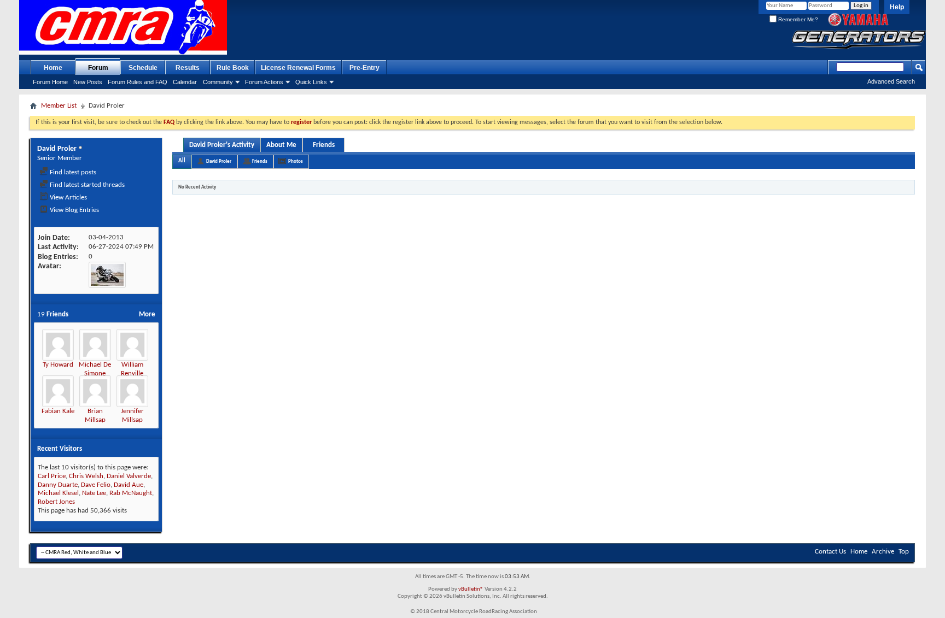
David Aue (128, 484)
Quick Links (311, 82)
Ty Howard (58, 364)
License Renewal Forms (298, 68)
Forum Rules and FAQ (137, 82)
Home (53, 68)
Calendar (185, 82)
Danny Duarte (58, 484)
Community (218, 82)
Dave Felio (95, 484)
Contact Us (830, 551)
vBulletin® (470, 589)
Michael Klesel (58, 493)
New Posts (87, 82)
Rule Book (233, 68)
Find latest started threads (86, 185)
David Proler (218, 161)
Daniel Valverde (129, 476)
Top (904, 551)
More (147, 314)
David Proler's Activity (221, 145)
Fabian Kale (58, 411)
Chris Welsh (86, 476)
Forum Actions (264, 82)
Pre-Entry (364, 68)
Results (188, 68)
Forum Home (50, 82)
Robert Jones (56, 501)
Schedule (143, 68)
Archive (883, 551)
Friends (324, 145)
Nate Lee (94, 493)
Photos (295, 161)
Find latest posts (72, 172)
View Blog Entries (73, 210)
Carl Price (52, 476)
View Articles (67, 197)
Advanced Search (891, 81)
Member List (59, 105)
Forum (98, 68)
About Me (281, 145)
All (181, 161)
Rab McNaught (130, 493)
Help (897, 7)
